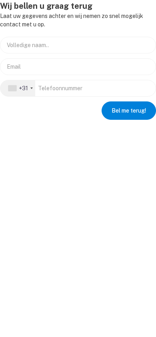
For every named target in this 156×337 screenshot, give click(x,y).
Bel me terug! (129, 110)
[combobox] (17, 88)
